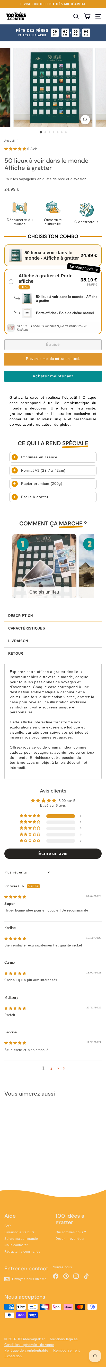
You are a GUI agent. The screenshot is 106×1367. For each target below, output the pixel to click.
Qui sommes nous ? (71, 1232)
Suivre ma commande (21, 1239)
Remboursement (66, 1350)
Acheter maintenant (53, 376)
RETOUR (15, 653)
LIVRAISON (18, 641)
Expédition (13, 1356)
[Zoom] (85, 119)
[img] (15, 897)
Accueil (9, 140)
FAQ (7, 1226)
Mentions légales (64, 1339)
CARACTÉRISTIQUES (26, 628)
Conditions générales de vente (29, 1345)
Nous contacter (16, 1245)
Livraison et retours (19, 1232)
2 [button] (51, 1068)
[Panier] (87, 16)
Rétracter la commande (22, 1251)
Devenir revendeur (70, 1239)
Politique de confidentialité (26, 1350)
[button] (15, 149)
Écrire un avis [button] (52, 853)
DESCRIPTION (20, 616)
